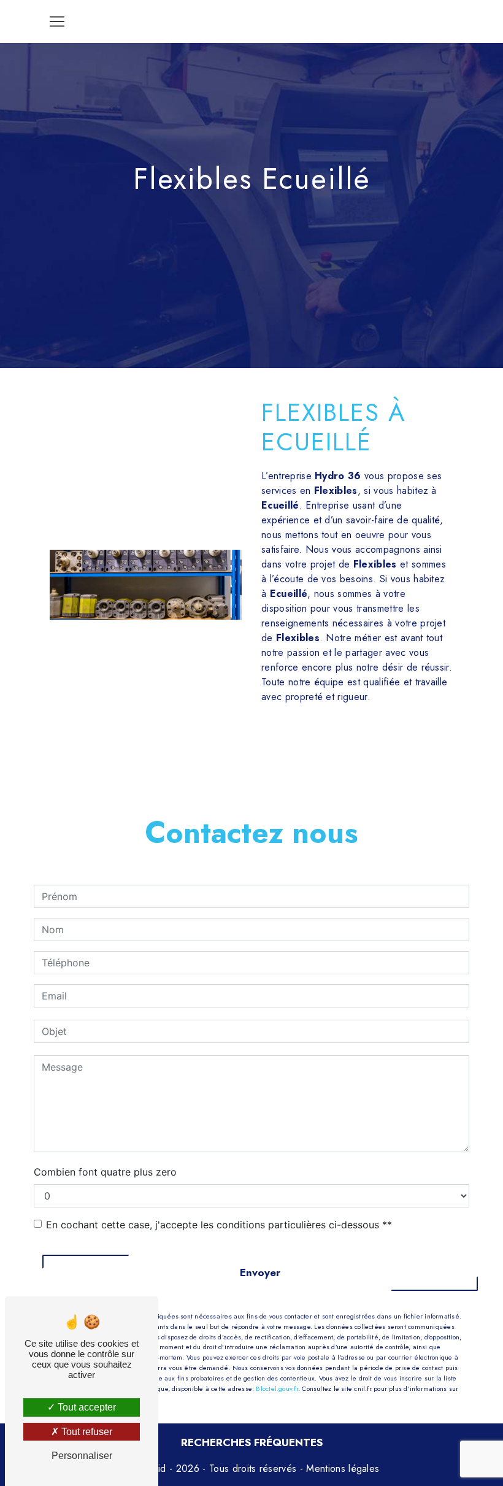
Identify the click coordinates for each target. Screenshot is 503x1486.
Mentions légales (341, 1468)
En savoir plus (383, 742)
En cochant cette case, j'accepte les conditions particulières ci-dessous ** (219, 1224)
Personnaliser (82, 1455)
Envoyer (260, 1272)
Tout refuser (85, 1431)
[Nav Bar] (57, 21)
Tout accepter (85, 1407)
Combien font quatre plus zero (105, 1172)
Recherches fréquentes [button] (252, 1442)
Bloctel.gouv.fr (277, 1388)
